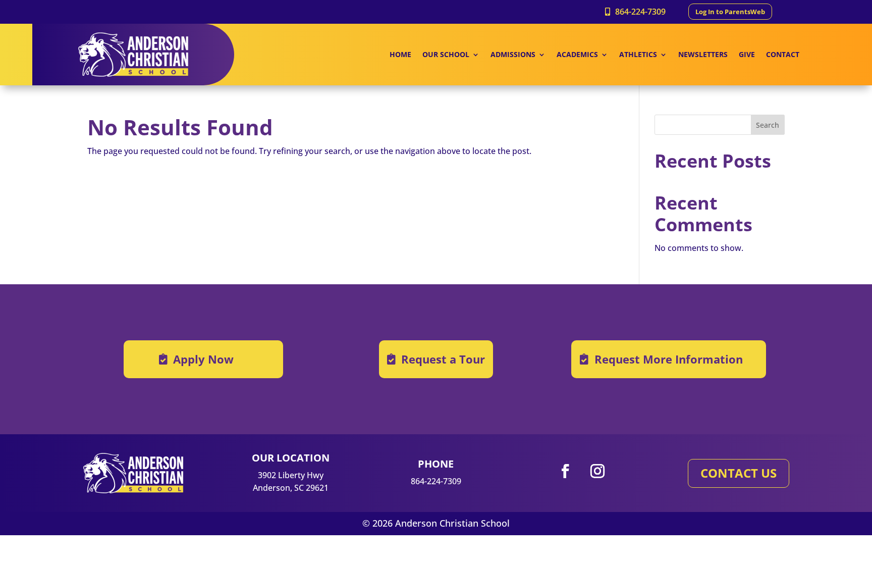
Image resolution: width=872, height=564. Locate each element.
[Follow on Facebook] (565, 471)
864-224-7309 (640, 11)
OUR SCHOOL (445, 55)
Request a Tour (443, 359)
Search (767, 125)
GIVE (747, 55)
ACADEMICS (577, 55)
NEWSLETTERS (703, 55)
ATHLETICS (638, 55)
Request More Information (668, 359)
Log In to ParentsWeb (730, 11)
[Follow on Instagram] (597, 471)
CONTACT (782, 55)
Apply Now (203, 359)
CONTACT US (738, 473)
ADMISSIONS (512, 55)
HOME (400, 55)
